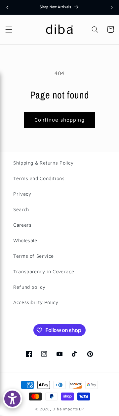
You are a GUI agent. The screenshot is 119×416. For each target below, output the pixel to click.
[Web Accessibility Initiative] (12, 398)
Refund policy (29, 287)
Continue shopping (59, 120)
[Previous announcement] (7, 7)
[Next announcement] (111, 7)
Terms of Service (33, 256)
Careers (22, 225)
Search (21, 209)
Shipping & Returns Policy (43, 163)
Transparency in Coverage (43, 271)
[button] (8, 29)
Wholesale (25, 240)
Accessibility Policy (36, 302)
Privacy (22, 194)
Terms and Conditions (39, 178)
